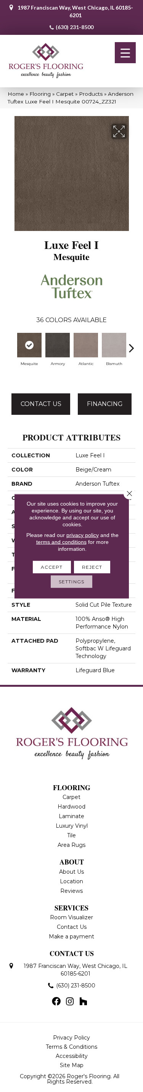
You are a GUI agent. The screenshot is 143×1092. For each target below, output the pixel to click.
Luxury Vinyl (72, 825)
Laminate (71, 816)
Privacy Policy (71, 1037)
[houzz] (83, 1002)
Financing (105, 404)
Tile (71, 835)
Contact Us (41, 404)
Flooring (40, 94)
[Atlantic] (86, 345)
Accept (52, 567)
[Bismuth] (114, 345)
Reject (92, 567)
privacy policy (82, 535)
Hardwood (71, 806)
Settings (71, 581)
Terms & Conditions (71, 1046)
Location (71, 881)
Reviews (71, 890)
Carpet (65, 94)
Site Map (72, 1065)
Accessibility (72, 1056)
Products (91, 94)
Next (131, 344)
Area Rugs (71, 845)
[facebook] (56, 1002)
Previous (11, 344)
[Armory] (57, 345)
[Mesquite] (29, 345)
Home (16, 94)
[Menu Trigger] (125, 52)
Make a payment (71, 936)
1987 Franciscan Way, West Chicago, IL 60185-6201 (75, 11)
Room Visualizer (71, 917)
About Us (71, 871)
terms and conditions (61, 542)
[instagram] (70, 1002)
